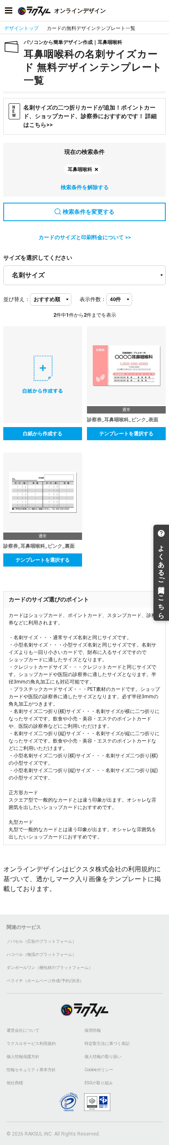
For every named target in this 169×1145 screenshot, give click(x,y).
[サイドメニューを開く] (8, 10)
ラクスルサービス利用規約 (31, 1043)
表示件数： (93, 299)
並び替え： (16, 299)
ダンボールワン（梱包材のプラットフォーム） (50, 967)
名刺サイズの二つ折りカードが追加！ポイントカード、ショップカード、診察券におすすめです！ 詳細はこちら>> (84, 116)
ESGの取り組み (98, 1083)
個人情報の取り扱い (102, 1056)
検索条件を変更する (88, 211)
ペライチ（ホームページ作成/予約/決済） (45, 980)
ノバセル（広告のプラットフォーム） (41, 941)
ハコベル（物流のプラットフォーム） (41, 954)
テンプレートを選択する (126, 434)
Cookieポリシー (98, 1069)
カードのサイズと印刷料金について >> (85, 237)
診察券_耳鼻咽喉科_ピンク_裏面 (39, 546)
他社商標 (15, 1083)
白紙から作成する (42, 434)
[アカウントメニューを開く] (160, 10)
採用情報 (92, 1030)
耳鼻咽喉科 (80, 169)
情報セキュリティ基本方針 (31, 1069)
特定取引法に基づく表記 (107, 1043)
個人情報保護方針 (23, 1056)
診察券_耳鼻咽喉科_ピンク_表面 (122, 420)
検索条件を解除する (85, 187)
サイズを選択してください (37, 257)
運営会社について (23, 1030)
